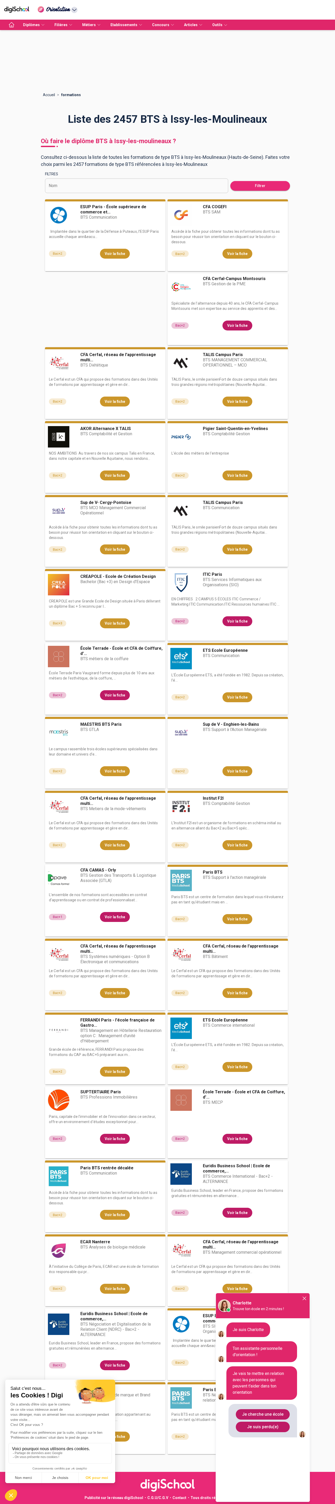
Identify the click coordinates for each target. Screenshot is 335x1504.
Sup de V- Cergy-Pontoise (105, 502)
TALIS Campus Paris (223, 354)
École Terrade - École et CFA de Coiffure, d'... (121, 651)
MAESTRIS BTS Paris (101, 724)
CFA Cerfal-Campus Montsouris (234, 278)
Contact (179, 1498)
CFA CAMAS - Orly (98, 870)
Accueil (49, 95)
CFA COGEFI (214, 206)
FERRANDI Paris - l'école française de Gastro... (117, 1023)
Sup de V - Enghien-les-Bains (231, 724)
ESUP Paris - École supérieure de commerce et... (113, 209)
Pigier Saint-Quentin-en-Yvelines (235, 428)
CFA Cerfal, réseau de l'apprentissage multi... (118, 357)
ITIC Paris (212, 574)
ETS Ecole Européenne (225, 650)
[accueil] (11, 25)
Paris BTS (212, 872)
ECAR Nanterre (95, 1241)
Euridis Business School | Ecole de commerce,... (236, 1168)
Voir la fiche (115, 254)
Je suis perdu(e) (262, 1426)
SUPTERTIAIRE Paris (100, 1091)
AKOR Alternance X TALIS (105, 428)
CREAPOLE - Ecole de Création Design (118, 576)
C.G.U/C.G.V (157, 1498)
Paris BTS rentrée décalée (106, 1167)
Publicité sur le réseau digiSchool (114, 1498)
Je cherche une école (262, 1414)
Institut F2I (213, 798)
